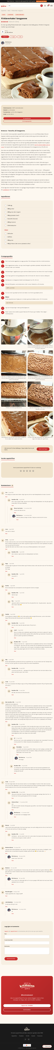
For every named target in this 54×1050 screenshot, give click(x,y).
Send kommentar (11, 958)
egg (10, 205)
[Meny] (51, 5)
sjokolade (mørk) (13, 215)
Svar (6, 496)
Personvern (39, 1036)
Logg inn (6, 931)
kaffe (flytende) (13, 218)
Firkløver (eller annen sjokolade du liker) (19, 243)
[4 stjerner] (30, 471)
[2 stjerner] (24, 471)
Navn (5, 933)
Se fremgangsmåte (27, 121)
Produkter (21, 1036)
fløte (10, 237)
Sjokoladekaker (20, 14)
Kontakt (33, 1036)
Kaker (9, 10)
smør (10, 240)
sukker (11, 208)
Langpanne (10, 14)
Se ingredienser (27, 118)
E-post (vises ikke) (8, 940)
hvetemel (12, 222)
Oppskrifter (3, 10)
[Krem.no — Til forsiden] (3, 5)
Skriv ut (5, 36)
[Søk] (41, 5)
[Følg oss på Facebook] (25, 1039)
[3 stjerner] (27, 471)
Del (20, 36)
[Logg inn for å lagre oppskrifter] (45, 5)
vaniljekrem (6, 190)
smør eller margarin (14, 212)
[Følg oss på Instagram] (28, 1039)
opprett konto (14, 931)
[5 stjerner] (33, 471)
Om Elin (27, 1036)
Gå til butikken (27, 1009)
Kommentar (7, 946)
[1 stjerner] (21, 471)
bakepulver (12, 225)
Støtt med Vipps (43, 449)
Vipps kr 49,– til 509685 (27, 1005)
